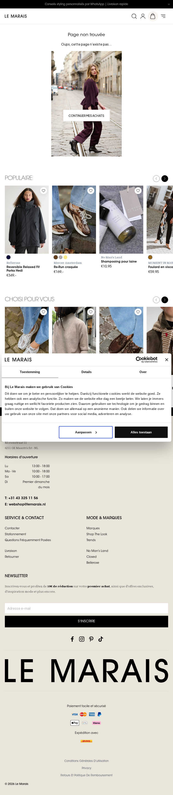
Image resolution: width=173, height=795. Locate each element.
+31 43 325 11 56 (23, 498)
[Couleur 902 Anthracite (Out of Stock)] (60, 257)
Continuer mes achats (86, 115)
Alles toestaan (141, 432)
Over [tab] (143, 372)
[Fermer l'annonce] (169, 4)
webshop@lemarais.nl (27, 504)
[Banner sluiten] (166, 359)
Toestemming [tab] (30, 372)
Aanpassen (83, 432)
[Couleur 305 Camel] (150, 257)
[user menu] (143, 16)
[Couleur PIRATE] (8, 257)
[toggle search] (134, 16)
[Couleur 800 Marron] (56, 257)
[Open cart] (153, 16)
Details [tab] (86, 372)
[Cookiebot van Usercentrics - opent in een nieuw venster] (138, 360)
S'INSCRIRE (86, 621)
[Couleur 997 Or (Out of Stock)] (65, 257)
